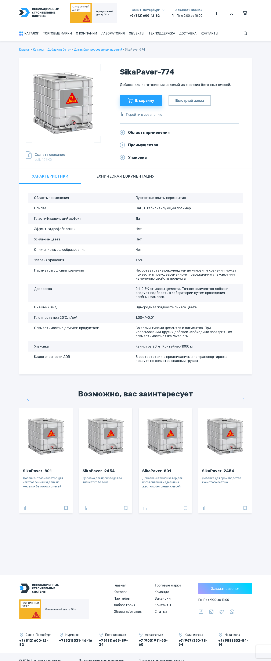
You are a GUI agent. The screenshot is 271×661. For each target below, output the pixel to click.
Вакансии (163, 598)
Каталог (39, 49)
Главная (24, 49)
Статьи (161, 612)
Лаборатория (113, 33)
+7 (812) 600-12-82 (145, 16)
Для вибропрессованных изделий (98, 49)
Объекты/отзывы (128, 612)
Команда (162, 592)
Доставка (187, 33)
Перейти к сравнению (144, 115)
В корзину (144, 100)
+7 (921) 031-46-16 (75, 641)
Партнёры (122, 598)
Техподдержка (161, 33)
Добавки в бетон (59, 49)
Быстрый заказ (189, 100)
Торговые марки (57, 33)
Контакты (209, 33)
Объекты (136, 33)
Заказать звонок (188, 10)
